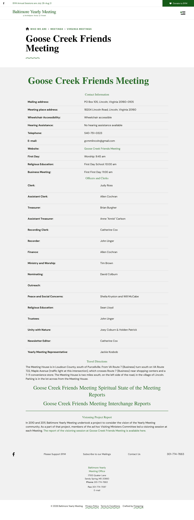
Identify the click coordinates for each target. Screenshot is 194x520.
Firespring (138, 506)
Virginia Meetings (79, 29)
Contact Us (134, 454)
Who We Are (38, 29)
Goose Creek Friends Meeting (102, 148)
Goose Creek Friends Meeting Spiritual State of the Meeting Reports (97, 391)
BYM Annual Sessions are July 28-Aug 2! (32, 3)
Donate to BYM (180, 3)
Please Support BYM (55, 454)
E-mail (97, 490)
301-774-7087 (99, 486)
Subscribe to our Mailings (97, 454)
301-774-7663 (175, 454)
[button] (182, 13)
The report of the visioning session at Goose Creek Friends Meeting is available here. (94, 430)
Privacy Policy (92, 506)
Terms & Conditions (110, 506)
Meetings (56, 29)
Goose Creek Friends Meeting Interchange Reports (97, 403)
